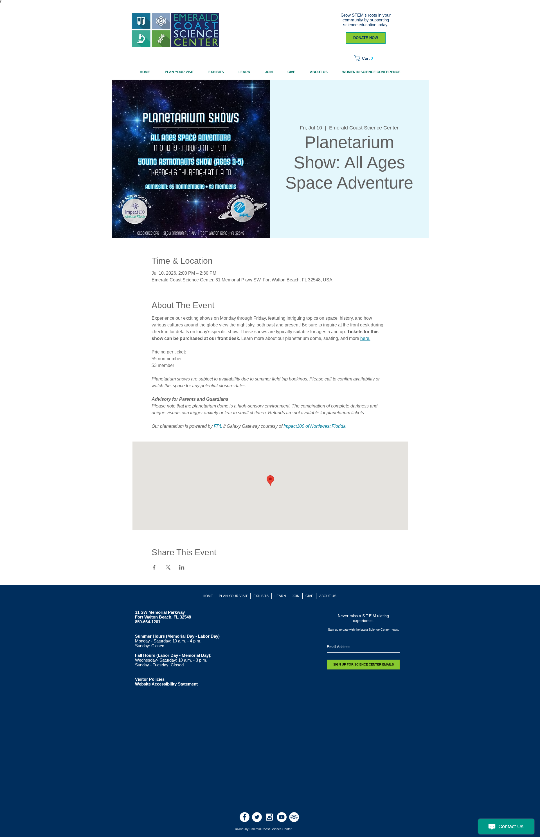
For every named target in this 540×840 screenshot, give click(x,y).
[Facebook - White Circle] (244, 817)
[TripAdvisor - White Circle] (294, 817)
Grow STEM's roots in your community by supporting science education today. (366, 20)
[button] (365, 58)
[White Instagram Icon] (269, 817)
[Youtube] (282, 817)
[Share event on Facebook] (154, 567)
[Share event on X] (168, 567)
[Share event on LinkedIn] (181, 567)
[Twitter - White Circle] (257, 817)
